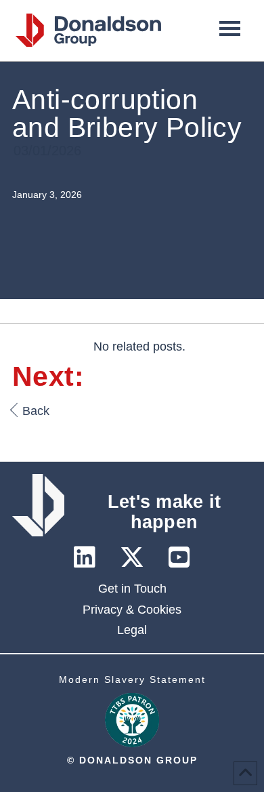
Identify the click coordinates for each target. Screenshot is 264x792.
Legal (132, 630)
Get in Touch (132, 588)
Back (35, 411)
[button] (230, 27)
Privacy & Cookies (132, 609)
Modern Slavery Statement (132, 679)
